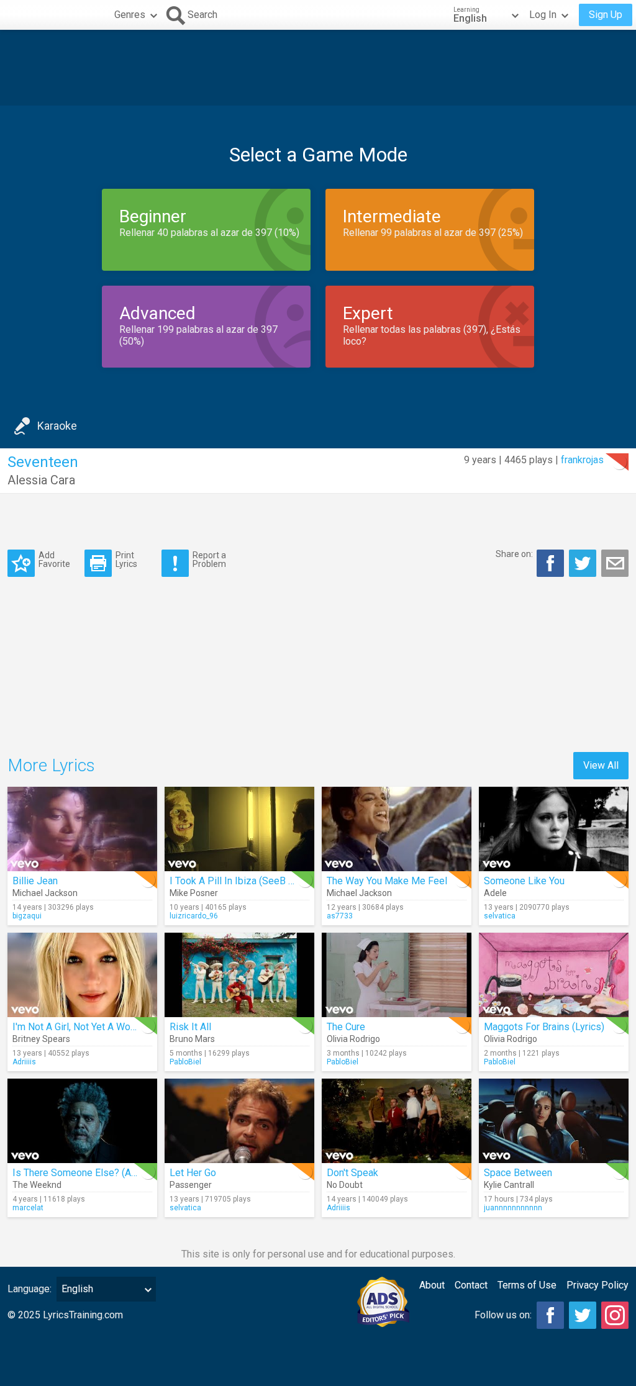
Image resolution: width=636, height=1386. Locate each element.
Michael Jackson (45, 893)
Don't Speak (352, 1173)
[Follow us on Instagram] (615, 1315)
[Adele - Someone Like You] (554, 829)
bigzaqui (27, 916)
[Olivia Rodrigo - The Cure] (396, 975)
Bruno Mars (192, 1039)
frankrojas (582, 460)
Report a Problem (209, 559)
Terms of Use (526, 1285)
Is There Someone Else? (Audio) (82, 1173)
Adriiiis (24, 1062)
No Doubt (345, 1185)
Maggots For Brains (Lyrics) (544, 1027)
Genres (129, 14)
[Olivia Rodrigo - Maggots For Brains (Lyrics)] (554, 975)
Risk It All (190, 1027)
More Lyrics (51, 765)
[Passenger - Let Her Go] (239, 1121)
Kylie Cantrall (509, 1185)
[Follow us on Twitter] (582, 1315)
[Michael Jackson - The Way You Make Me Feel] (396, 829)
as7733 (340, 916)
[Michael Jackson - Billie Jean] (82, 829)
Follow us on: (503, 1315)
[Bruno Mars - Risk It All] (239, 975)
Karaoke (57, 425)
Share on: (514, 554)
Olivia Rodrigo (353, 1039)
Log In (542, 14)
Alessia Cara (41, 480)
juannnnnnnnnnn (513, 1207)
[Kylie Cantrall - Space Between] (554, 1121)
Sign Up (605, 14)
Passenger (191, 1185)
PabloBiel (185, 1062)
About (432, 1285)
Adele (495, 893)
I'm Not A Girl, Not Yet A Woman (80, 1027)
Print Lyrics (126, 559)
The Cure (346, 1027)
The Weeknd (36, 1185)
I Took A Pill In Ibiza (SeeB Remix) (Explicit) (264, 881)
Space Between (518, 1173)
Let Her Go (193, 1173)
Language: (29, 1289)
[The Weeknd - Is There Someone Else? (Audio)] (82, 1121)
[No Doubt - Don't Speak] (396, 1121)
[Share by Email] (615, 563)
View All (601, 765)
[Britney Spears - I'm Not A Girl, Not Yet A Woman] (82, 975)
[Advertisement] (318, 68)
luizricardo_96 (194, 916)
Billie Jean (35, 881)
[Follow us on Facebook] (550, 1315)
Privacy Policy (597, 1285)
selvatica (500, 916)
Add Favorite (54, 559)
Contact (471, 1285)
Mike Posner (194, 893)
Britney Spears (41, 1039)
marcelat (27, 1207)
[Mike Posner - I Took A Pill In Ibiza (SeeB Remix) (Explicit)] (239, 829)
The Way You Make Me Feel (387, 881)
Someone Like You (524, 881)
